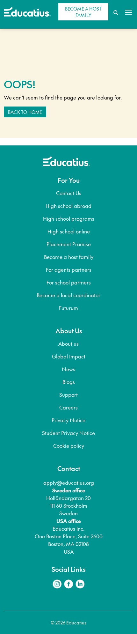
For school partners (69, 282)
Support (68, 394)
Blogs (68, 381)
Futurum (68, 307)
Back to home (25, 112)
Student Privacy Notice (68, 432)
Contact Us (68, 192)
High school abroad (68, 205)
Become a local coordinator (68, 295)
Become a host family (68, 256)
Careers (68, 407)
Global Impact (68, 356)
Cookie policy (68, 445)
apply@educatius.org (68, 482)
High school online (68, 231)
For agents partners (68, 269)
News (68, 368)
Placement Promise (69, 243)
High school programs (68, 218)
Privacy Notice (68, 420)
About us (68, 343)
